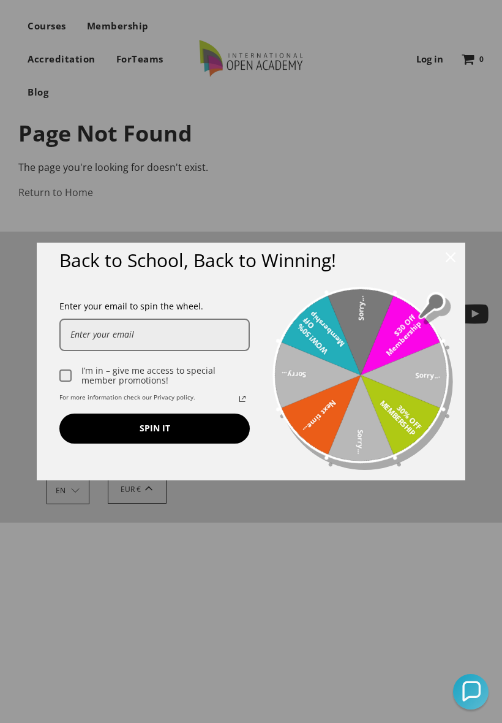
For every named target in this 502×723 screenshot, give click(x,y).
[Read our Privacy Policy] (242, 399)
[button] (471, 692)
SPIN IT (155, 428)
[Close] (450, 257)
